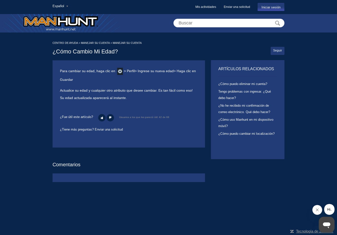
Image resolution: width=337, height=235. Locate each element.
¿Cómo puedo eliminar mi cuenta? (242, 84)
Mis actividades (205, 7)
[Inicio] (60, 23)
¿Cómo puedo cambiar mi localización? (246, 133)
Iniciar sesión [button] (271, 7)
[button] (102, 117)
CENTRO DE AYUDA (65, 42)
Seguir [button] (277, 50)
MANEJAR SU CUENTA (95, 42)
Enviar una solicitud (237, 7)
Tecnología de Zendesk (314, 231)
